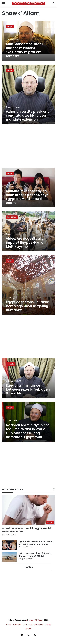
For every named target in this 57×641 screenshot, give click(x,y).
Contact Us (27, 624)
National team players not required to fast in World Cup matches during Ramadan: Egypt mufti (27, 431)
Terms (28, 628)
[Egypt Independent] (28, 3)
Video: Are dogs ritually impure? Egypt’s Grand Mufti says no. (25, 242)
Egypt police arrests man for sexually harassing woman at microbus (37, 542)
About (8, 624)
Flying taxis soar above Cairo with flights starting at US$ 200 (35, 554)
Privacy (48, 624)
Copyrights (38, 624)
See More (28, 567)
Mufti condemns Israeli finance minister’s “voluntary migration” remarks (24, 50)
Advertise (17, 624)
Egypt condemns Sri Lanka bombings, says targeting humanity (27, 306)
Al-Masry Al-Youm (34, 620)
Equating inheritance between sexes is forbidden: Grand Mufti (28, 389)
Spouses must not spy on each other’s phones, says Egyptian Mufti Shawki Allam (27, 197)
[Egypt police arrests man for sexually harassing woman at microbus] (9, 545)
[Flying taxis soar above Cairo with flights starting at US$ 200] (9, 557)
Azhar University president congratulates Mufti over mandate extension (27, 115)
